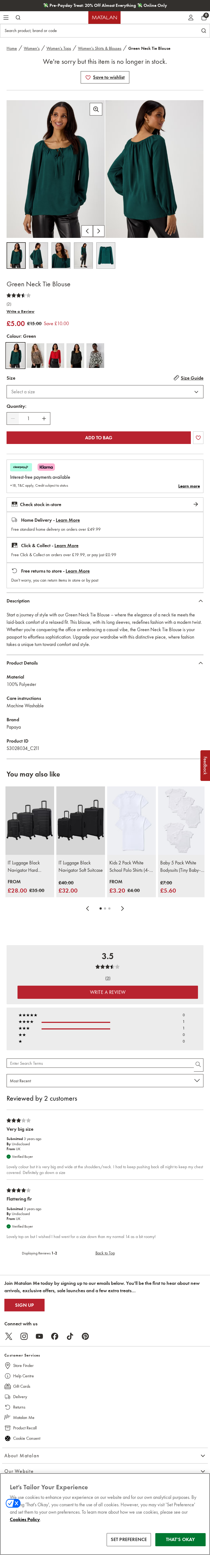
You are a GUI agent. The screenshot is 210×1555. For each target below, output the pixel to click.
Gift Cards (21, 1386)
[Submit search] (18, 17)
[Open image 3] (61, 255)
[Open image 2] (38, 255)
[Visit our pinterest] (85, 1336)
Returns (19, 1407)
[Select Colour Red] (55, 355)
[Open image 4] (83, 255)
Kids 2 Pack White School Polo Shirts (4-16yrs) (129, 867)
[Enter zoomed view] (96, 109)
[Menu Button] (6, 17)
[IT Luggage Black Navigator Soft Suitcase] (80, 820)
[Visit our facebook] (54, 1336)
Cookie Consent (26, 1438)
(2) (9, 304)
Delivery (20, 1396)
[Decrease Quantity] (13, 418)
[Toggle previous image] (87, 231)
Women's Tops (58, 48)
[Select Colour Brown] (35, 355)
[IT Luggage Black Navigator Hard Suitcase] (29, 820)
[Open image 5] (105, 255)
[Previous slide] (87, 908)
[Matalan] (104, 17)
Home (12, 48)
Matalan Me (23, 1417)
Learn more (189, 486)
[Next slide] (122, 908)
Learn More (68, 520)
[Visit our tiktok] (70, 1336)
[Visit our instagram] (24, 1336)
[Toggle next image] (98, 231)
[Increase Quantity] (44, 418)
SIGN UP (24, 1305)
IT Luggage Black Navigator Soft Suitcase (81, 866)
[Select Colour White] (95, 355)
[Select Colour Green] (15, 355)
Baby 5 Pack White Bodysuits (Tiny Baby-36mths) (180, 867)
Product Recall (25, 1427)
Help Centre (23, 1375)
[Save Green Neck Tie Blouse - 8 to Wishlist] (88, 77)
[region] (105, 1514)
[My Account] (191, 17)
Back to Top (105, 1253)
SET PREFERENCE (129, 1539)
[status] (28, 419)
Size (11, 378)
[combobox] (105, 391)
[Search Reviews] (198, 1065)
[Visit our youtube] (39, 1336)
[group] (26, 886)
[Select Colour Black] (75, 355)
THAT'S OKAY (180, 1539)
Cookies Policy (25, 1519)
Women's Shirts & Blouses (99, 48)
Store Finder (23, 1365)
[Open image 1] (16, 255)
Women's (32, 48)
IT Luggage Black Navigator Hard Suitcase (24, 867)
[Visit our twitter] (8, 1336)
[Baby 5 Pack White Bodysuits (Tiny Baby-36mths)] (182, 820)
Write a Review (20, 311)
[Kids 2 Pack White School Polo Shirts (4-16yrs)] (131, 820)
